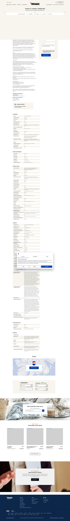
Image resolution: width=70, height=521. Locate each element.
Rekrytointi (60, 2)
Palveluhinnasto (22, 504)
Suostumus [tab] (23, 256)
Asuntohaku (10, 4)
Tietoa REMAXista (49, 4)
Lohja (9, 514)
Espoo (9, 513)
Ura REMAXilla (34, 503)
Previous (5, 12)
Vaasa (34, 514)
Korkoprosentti (46, 390)
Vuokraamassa (24, 4)
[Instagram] (45, 497)
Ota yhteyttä (45, 499)
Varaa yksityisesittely (18, 107)
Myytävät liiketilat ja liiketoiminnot (25, 507)
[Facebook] (43, 497)
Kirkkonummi (38, 513)
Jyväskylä (25, 513)
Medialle (33, 500)
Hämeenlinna (21, 513)
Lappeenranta (49, 513)
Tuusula (31, 514)
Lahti (45, 513)
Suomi (7, 2)
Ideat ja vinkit (55, 4)
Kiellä (23, 266)
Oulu (15, 514)
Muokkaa (34, 266)
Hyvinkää (16, 513)
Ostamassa (19, 4)
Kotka (42, 513)
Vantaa (37, 514)
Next (65, 12)
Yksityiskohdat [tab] (35, 256)
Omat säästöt (31, 390)
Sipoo (21, 514)
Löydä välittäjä (45, 500)
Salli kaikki (46, 266)
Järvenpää (29, 513)
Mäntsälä (12, 514)
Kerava (33, 513)
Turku (28, 514)
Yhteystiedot (61, 4)
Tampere (24, 514)
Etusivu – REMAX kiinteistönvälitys (7, 4)
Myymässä (14, 4)
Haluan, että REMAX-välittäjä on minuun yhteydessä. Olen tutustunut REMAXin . (49, 51)
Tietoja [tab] (47, 256)
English (10, 2)
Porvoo (18, 514)
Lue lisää (34, 479)
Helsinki (12, 513)
